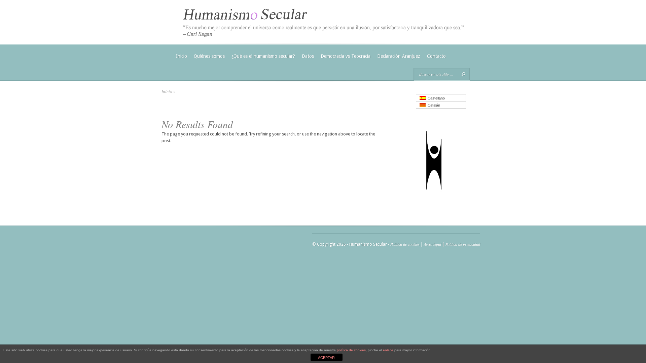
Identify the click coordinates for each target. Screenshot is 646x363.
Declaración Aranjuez (398, 56)
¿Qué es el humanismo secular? (263, 56)
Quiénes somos (209, 56)
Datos (308, 56)
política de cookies (351, 350)
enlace (388, 350)
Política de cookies (405, 244)
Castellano (435, 98)
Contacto (436, 56)
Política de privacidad (462, 244)
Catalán (433, 105)
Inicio (181, 56)
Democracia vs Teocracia (345, 56)
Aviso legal (432, 244)
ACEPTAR (326, 358)
